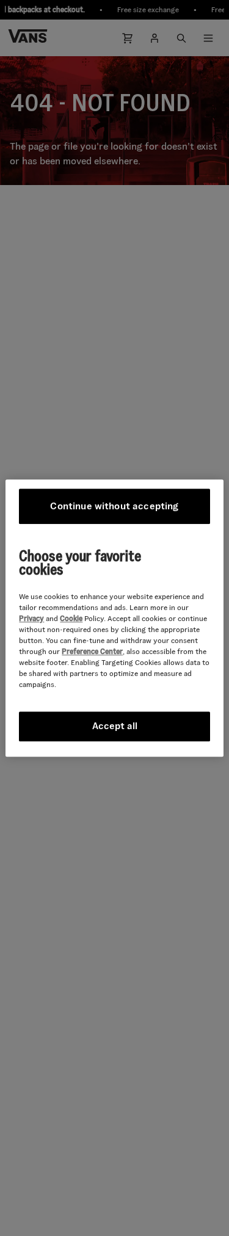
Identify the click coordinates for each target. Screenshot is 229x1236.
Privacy (31, 618)
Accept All (114, 725)
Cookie (71, 618)
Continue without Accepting (114, 506)
